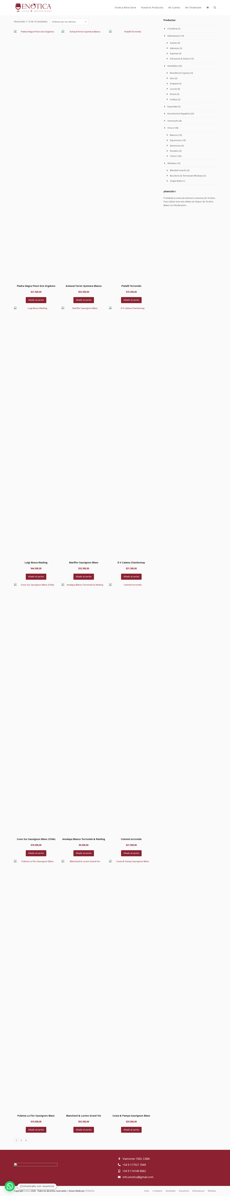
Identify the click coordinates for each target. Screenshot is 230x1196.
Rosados (174, 150)
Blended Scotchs (178, 170)
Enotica (27, 1190)
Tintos (173, 156)
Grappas (174, 83)
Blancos (174, 135)
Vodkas (173, 99)
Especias (174, 53)
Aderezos (174, 48)
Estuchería (184, 1190)
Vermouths (173, 120)
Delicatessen (173, 35)
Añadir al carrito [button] (36, 299)
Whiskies (171, 163)
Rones (173, 94)
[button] (207, 7)
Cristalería (157, 1190)
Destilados (172, 65)
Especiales (172, 106)
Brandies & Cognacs (180, 72)
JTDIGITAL (90, 1190)
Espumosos (176, 140)
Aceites (173, 42)
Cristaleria (172, 28)
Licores (173, 88)
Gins (172, 78)
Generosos (175, 145)
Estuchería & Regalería (178, 113)
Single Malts (176, 180)
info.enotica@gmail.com (138, 1177)
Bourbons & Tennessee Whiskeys (186, 175)
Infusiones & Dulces (180, 58)
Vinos (170, 127)
